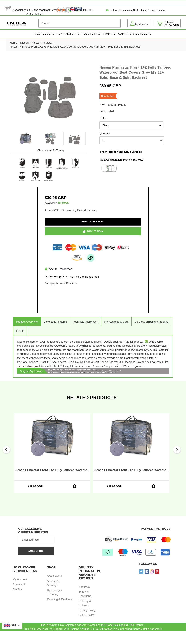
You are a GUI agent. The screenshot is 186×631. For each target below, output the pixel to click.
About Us (84, 586)
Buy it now (95, 231)
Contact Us (19, 584)
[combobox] (79, 23)
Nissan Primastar (42, 42)
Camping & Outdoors (59, 599)
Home (13, 42)
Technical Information (85, 321)
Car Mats (66, 34)
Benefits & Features (55, 321)
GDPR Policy (87, 614)
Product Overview (27, 321)
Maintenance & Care (116, 321)
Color (102, 118)
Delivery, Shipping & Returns (151, 321)
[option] (26, 138)
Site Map (18, 589)
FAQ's (20, 330)
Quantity (104, 133)
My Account (20, 579)
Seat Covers (44, 34)
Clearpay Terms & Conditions (61, 283)
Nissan (24, 42)
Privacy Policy (87, 610)
